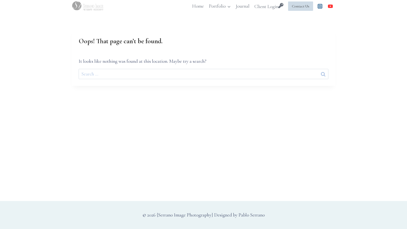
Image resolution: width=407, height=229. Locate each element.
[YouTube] (330, 6)
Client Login (266, 7)
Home (198, 6)
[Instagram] (320, 6)
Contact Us (300, 6)
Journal (242, 6)
